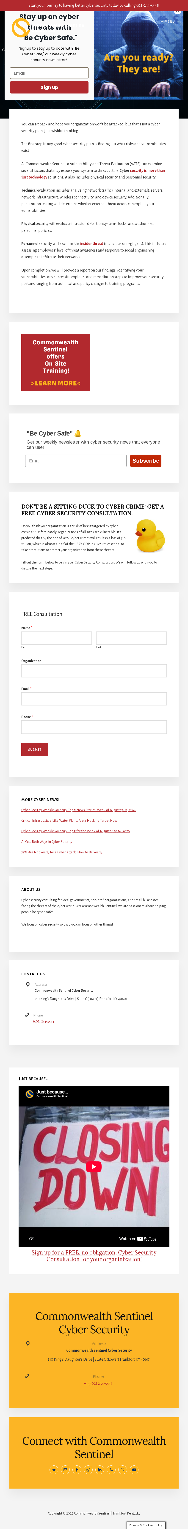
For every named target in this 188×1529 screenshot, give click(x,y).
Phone (27, 717)
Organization (31, 661)
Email (26, 689)
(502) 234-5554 (43, 1021)
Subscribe (146, 461)
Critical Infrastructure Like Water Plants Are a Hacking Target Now (69, 820)
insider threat (91, 244)
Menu (170, 21)
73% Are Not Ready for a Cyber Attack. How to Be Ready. (62, 852)
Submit (34, 749)
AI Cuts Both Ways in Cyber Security (46, 842)
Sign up (49, 87)
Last (98, 647)
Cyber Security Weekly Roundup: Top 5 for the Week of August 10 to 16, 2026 (75, 831)
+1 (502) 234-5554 (98, 1384)
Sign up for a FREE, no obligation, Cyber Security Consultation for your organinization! (94, 1256)
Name (26, 628)
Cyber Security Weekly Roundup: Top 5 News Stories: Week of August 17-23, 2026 (78, 810)
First (23, 647)
